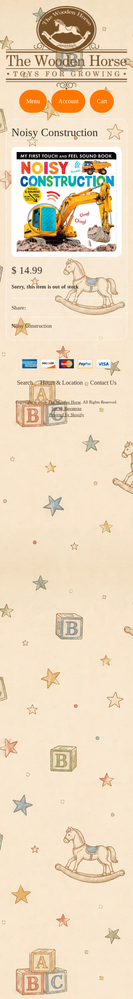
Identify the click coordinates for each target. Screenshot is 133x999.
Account (68, 101)
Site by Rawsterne (66, 408)
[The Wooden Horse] (66, 85)
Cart (102, 101)
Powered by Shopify (66, 414)
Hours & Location (61, 382)
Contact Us (103, 382)
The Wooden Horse (64, 402)
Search (25, 382)
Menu (33, 101)
